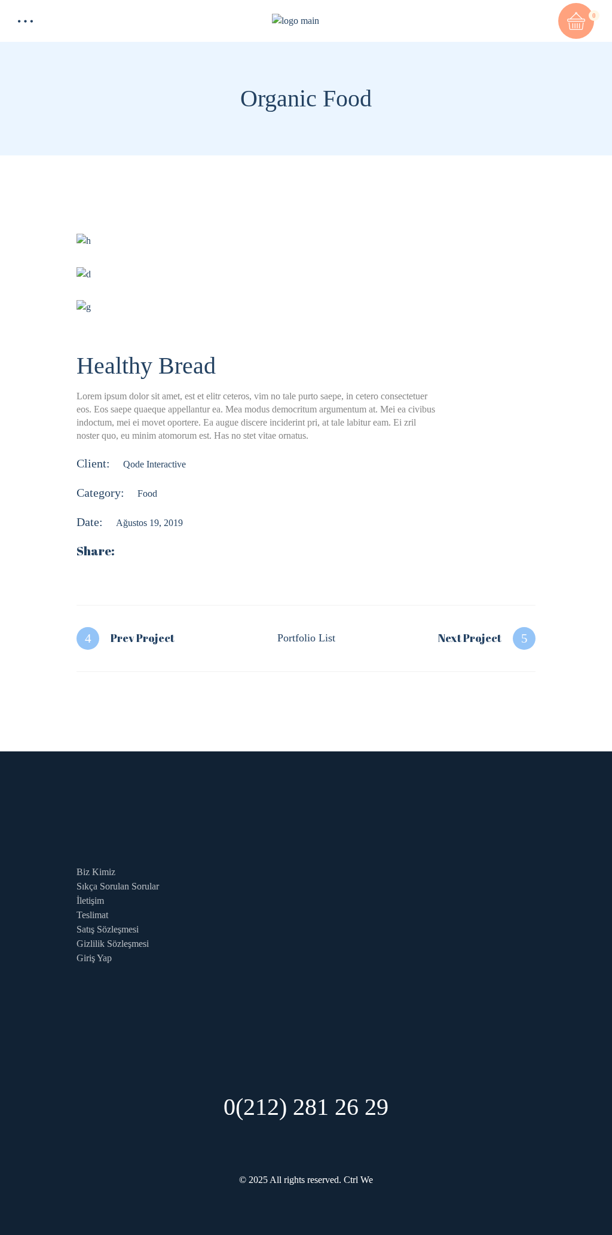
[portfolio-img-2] (306, 273)
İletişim (90, 900)
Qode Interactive (154, 464)
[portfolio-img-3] (306, 306)
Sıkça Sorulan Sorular (117, 886)
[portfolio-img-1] (306, 240)
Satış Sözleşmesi (107, 929)
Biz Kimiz (95, 872)
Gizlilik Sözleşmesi (112, 944)
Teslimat (92, 915)
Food (147, 493)
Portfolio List (306, 638)
